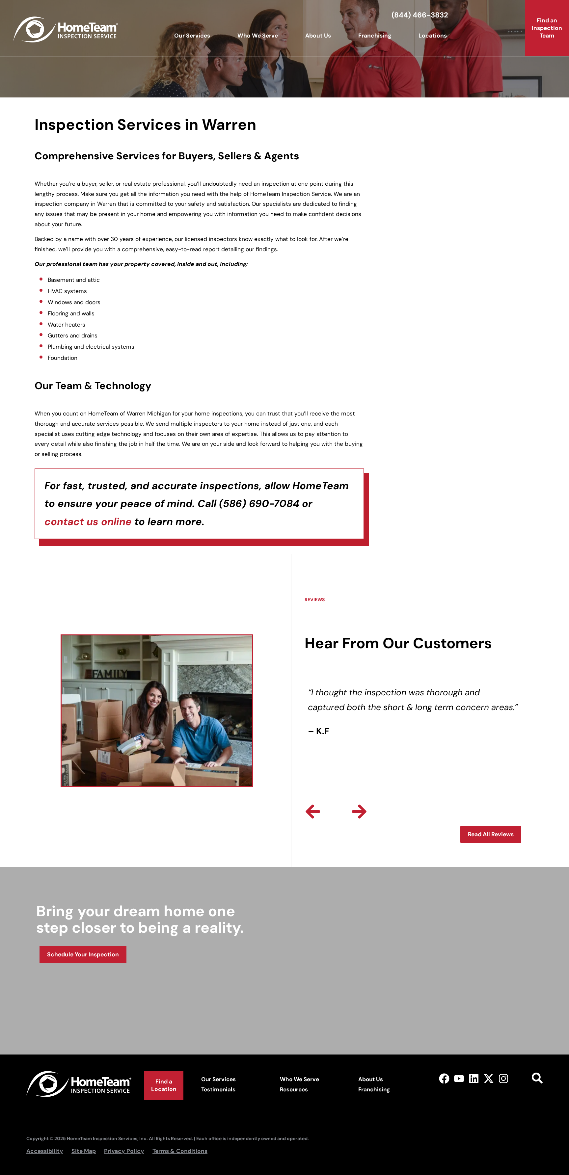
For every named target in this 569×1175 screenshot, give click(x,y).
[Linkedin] (474, 1078)
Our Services (192, 35)
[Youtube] (459, 1078)
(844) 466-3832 (420, 15)
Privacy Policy (124, 1151)
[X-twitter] (488, 1078)
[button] (313, 811)
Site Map (83, 1151)
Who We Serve (257, 35)
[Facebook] (444, 1078)
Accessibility (44, 1151)
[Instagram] (503, 1078)
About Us (318, 35)
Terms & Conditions (179, 1151)
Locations (433, 35)
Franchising (374, 35)
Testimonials (218, 1089)
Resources (294, 1089)
